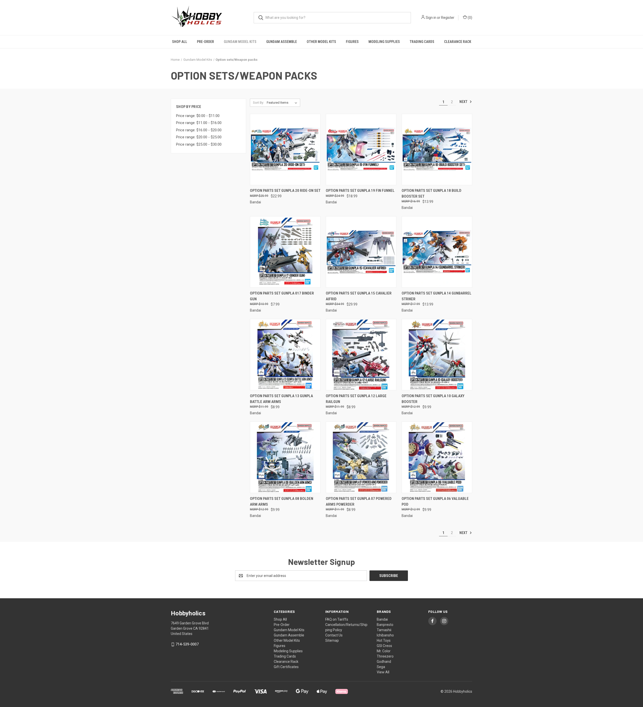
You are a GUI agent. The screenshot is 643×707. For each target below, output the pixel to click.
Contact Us (334, 635)
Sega (381, 667)
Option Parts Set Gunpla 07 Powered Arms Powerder (359, 501)
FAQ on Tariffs (336, 619)
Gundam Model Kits (240, 42)
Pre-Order (205, 42)
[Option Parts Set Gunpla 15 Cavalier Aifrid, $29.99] (361, 252)
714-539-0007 (187, 644)
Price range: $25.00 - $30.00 (199, 144)
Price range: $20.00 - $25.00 (199, 137)
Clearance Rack (457, 42)
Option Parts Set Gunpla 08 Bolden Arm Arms (281, 501)
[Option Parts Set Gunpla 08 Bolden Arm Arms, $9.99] (285, 457)
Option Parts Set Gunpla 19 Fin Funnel (360, 190)
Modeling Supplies (384, 42)
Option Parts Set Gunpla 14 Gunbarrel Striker (436, 296)
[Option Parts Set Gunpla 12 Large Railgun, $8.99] (361, 354)
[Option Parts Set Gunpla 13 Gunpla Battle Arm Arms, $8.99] (285, 354)
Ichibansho (385, 635)
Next (463, 102)
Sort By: (258, 102)
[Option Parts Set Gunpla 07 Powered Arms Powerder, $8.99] (361, 457)
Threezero (385, 656)
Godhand (384, 662)
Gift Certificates (286, 667)
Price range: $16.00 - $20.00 (199, 130)
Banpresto (385, 625)
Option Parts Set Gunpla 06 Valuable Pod (435, 501)
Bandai (382, 619)
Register (447, 18)
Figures (352, 42)
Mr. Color (384, 651)
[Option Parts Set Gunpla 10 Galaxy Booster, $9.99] (437, 354)
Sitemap (332, 640)
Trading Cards (422, 42)
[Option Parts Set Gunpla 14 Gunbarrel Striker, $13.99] (437, 252)
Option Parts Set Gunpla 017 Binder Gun (282, 296)
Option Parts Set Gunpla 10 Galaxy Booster (433, 399)
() (469, 18)
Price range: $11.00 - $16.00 (199, 123)
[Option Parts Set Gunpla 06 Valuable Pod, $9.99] (437, 457)
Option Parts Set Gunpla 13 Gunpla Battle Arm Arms (281, 399)
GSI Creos (384, 646)
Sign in (431, 18)
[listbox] (283, 102)
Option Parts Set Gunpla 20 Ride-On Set (285, 190)
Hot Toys (384, 640)
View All (383, 672)
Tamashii (384, 630)
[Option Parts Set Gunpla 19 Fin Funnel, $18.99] (361, 149)
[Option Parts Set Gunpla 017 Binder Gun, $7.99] (285, 252)
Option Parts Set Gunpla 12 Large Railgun (356, 399)
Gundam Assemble (281, 42)
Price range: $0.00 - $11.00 (198, 115)
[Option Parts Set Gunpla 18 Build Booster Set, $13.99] (437, 149)
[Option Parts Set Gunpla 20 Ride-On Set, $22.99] (285, 149)
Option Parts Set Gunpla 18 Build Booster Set (431, 193)
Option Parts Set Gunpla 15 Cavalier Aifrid (359, 296)
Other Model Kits (321, 42)
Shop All (179, 42)
